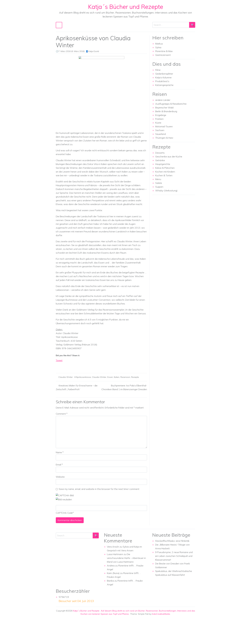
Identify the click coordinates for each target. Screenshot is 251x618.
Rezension (125, 377)
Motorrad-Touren (164, 126)
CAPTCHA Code (64, 512)
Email (59, 464)
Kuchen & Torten (163, 175)
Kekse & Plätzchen (165, 167)
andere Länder (162, 100)
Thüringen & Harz (164, 137)
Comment (61, 413)
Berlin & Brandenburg (166, 111)
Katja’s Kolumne (163, 77)
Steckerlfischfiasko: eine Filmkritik (172, 540)
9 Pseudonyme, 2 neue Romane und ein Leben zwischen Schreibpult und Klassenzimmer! (174, 556)
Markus (159, 43)
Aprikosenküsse (83, 377)
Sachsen (159, 130)
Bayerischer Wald (164, 107)
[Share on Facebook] (58, 365)
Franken (159, 118)
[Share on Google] (63, 365)
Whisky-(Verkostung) (166, 190)
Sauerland (160, 134)
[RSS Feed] (69, 365)
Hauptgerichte (162, 164)
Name (59, 452)
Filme (158, 69)
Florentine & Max (164, 51)
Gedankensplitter (164, 73)
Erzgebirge (160, 115)
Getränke (160, 160)
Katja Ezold (93, 51)
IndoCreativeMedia (161, 614)
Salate (158, 182)
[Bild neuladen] (64, 499)
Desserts (160, 152)
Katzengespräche (164, 85)
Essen (110, 377)
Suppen (159, 186)
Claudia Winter (65, 377)
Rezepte (135, 377)
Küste (158, 122)
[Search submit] (192, 25)
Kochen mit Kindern (165, 171)
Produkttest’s (162, 81)
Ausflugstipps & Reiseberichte (171, 103)
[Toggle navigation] (59, 25)
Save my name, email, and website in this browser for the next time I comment (99, 489)
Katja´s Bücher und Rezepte (125, 6)
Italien (116, 377)
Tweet (59, 360)
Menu (158, 179)
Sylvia (158, 47)
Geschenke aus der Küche (168, 156)
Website (60, 476)
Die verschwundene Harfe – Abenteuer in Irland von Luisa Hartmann (126, 558)
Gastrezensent (163, 54)
